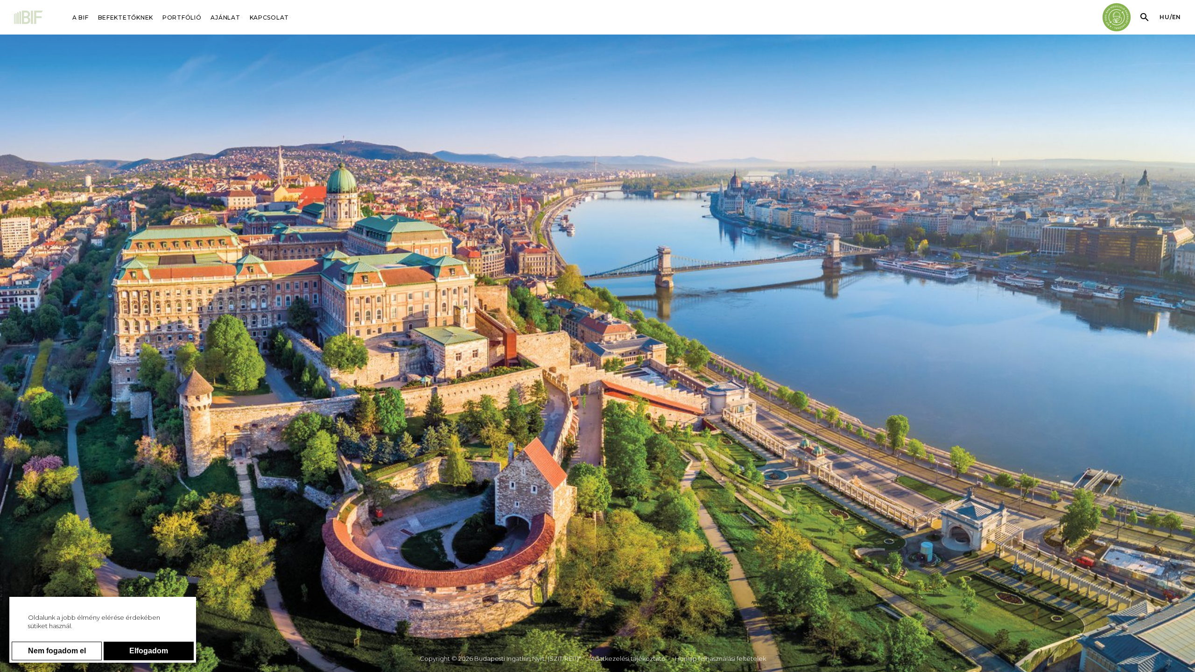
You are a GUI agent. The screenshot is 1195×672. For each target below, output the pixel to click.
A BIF (80, 17)
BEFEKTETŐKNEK (125, 17)
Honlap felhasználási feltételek (720, 658)
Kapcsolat (269, 17)
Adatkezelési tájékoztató (628, 658)
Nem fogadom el (57, 651)
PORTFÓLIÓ (181, 17)
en (1176, 17)
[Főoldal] (29, 18)
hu (1164, 17)
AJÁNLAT (225, 17)
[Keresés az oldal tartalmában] (1144, 17)
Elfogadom (148, 651)
